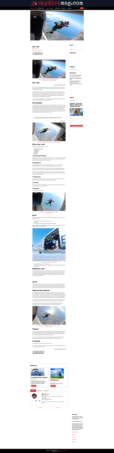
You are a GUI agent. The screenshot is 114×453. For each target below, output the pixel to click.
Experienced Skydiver (56, 381)
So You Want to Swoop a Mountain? (39, 377)
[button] (53, 8)
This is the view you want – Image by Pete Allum (49, 262)
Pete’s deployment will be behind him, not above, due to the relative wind (49, 325)
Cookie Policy (74, 441)
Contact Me (46, 390)
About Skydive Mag (75, 432)
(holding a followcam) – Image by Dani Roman (49, 80)
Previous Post (40, 407)
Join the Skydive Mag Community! (76, 125)
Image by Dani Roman (49, 326)
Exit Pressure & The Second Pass (75, 76)
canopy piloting (36, 378)
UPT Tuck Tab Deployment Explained (76, 75)
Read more (34, 385)
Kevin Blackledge (59, 451)
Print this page (36, 48)
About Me (33, 390)
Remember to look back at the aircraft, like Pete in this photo (49, 211)
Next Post (57, 407)
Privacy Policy (74, 439)
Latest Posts (39, 390)
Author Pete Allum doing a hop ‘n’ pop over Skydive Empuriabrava (49, 79)
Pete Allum (52, 382)
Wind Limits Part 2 (54, 380)
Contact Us (74, 434)
